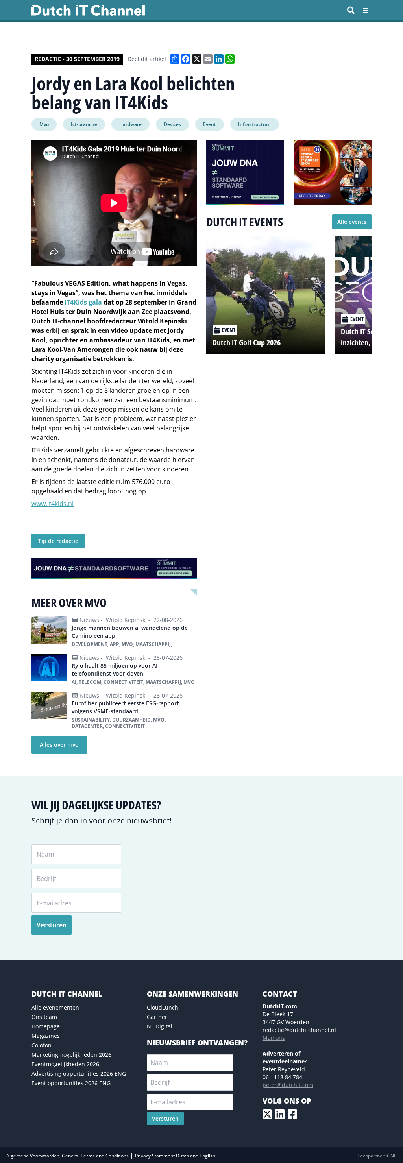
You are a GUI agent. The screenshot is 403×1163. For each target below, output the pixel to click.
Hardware (130, 124)
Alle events (351, 221)
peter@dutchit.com (288, 1085)
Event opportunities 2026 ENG (71, 1083)
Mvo (44, 124)
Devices (172, 124)
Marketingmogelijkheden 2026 (71, 1054)
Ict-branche (84, 124)
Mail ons (274, 1037)
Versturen (52, 925)
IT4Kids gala (84, 302)
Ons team (44, 1017)
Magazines (45, 1035)
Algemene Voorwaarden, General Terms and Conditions (68, 1155)
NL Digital (159, 1026)
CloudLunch (162, 1007)
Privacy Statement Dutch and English (175, 1155)
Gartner (157, 1017)
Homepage (45, 1026)
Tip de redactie (58, 541)
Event (209, 124)
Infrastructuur (254, 124)
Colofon (41, 1045)
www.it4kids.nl (52, 503)
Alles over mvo (59, 744)
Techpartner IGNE (377, 1155)
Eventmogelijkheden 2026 (65, 1064)
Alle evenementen (55, 1007)
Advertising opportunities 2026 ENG (78, 1073)
